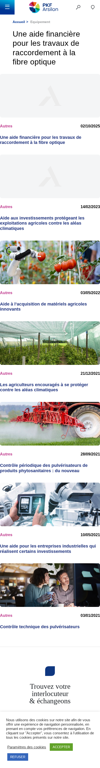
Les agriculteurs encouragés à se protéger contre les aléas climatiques (44, 387)
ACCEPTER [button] (61, 747)
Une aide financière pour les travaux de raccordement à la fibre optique (40, 140)
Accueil (19, 22)
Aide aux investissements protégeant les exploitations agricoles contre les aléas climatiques (42, 223)
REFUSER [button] (17, 757)
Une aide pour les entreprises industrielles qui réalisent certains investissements (48, 549)
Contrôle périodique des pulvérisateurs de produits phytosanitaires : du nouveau (44, 468)
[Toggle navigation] (7, 7)
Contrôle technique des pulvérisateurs (40, 626)
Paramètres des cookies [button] (26, 747)
